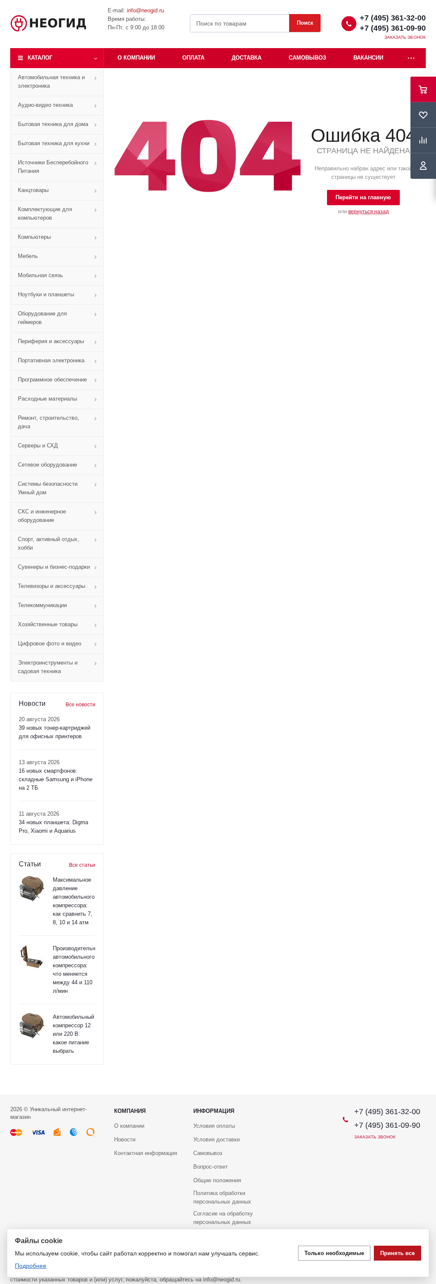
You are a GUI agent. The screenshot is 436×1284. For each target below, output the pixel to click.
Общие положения (217, 1180)
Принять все (397, 1253)
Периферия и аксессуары (51, 341)
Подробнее (30, 1265)
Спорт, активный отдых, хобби (48, 543)
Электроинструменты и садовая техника (47, 666)
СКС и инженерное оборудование (42, 515)
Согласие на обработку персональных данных (223, 1217)
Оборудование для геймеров (42, 317)
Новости (124, 1139)
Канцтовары (33, 190)
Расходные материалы (47, 399)
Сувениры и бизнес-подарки (54, 567)
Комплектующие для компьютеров (45, 213)
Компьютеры (34, 237)
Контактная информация (145, 1153)
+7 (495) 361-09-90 (393, 28)
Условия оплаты (214, 1126)
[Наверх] (425, 1090)
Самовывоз (307, 57)
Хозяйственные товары (47, 624)
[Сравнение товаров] (423, 140)
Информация (213, 1111)
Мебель (28, 256)
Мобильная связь (40, 275)
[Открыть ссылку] (411, 58)
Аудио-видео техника (45, 105)
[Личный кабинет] (423, 166)
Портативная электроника (51, 360)
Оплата (193, 57)
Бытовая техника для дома (53, 124)
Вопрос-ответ (210, 1167)
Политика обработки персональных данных (222, 1197)
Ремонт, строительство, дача (48, 422)
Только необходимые (334, 1253)
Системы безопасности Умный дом (47, 488)
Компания (130, 1111)
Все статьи (82, 865)
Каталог (40, 57)
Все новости (80, 705)
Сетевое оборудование (47, 464)
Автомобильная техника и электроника (51, 81)
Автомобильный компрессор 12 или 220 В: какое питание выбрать (73, 1034)
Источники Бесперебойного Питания (53, 166)
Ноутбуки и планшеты (46, 294)
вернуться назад (368, 212)
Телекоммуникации (42, 605)
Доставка (246, 57)
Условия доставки (216, 1139)
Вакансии (368, 57)
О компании (136, 57)
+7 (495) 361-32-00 (393, 18)
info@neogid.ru (145, 10)
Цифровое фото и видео (49, 643)
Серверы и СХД (38, 445)
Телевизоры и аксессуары (51, 586)
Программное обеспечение (52, 379)
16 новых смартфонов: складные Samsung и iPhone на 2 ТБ (55, 779)
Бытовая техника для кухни (53, 143)
